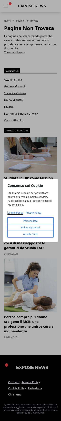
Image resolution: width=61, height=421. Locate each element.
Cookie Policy (15, 212)
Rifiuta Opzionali (30, 227)
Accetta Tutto (30, 234)
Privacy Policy (33, 212)
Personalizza (30, 220)
